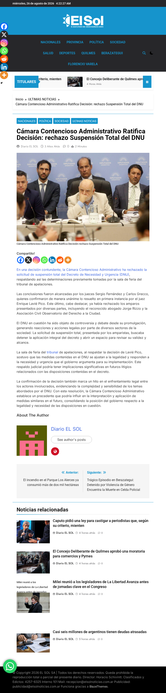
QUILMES (88, 53)
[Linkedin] (52, 260)
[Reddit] (60, 260)
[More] (67, 260)
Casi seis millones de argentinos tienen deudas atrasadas (100, 632)
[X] (28, 260)
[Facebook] (20, 260)
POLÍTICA (96, 42)
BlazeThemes (98, 686)
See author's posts (71, 440)
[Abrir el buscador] (144, 53)
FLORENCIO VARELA (83, 64)
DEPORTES (67, 53)
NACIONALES (51, 42)
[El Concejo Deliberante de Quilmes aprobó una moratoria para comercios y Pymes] (65, 82)
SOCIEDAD (117, 42)
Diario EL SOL (29, 146)
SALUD (48, 53)
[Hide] (1, 83)
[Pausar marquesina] (147, 82)
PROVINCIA (75, 42)
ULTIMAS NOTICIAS (84, 121)
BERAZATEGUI (112, 53)
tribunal (52, 352)
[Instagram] (36, 260)
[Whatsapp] (44, 260)
